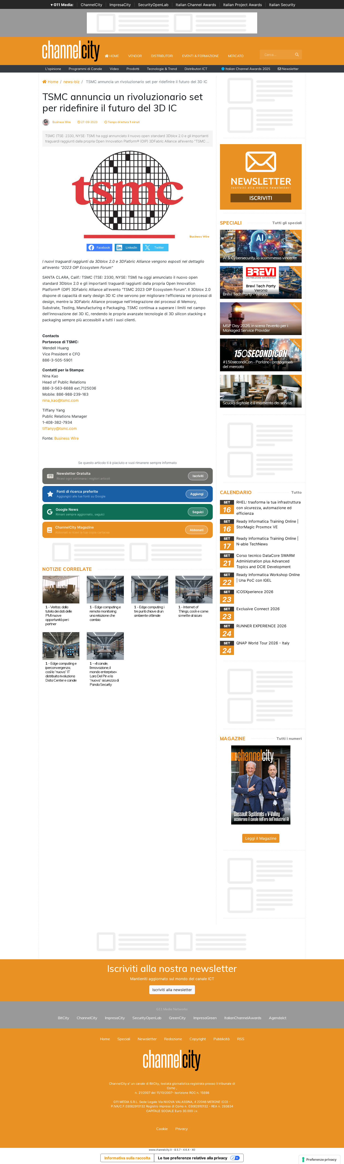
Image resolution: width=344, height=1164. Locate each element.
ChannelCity (91, 4)
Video (114, 69)
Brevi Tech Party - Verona (245, 294)
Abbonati (196, 530)
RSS (240, 1038)
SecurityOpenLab (153, 4)
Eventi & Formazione (200, 56)
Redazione (173, 1038)
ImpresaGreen (205, 1017)
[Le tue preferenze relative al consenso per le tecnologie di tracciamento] (319, 1159)
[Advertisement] (172, 941)
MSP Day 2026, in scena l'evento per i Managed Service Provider (255, 328)
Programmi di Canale (85, 69)
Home (116, 56)
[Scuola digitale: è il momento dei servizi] (261, 391)
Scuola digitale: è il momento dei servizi (257, 402)
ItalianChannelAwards (242, 1017)
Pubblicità (221, 1038)
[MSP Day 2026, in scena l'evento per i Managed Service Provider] (261, 318)
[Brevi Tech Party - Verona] (261, 282)
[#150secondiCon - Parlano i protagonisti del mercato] (261, 355)
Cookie (162, 1128)
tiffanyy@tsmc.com (59, 428)
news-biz (71, 81)
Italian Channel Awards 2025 (247, 69)
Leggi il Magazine (260, 838)
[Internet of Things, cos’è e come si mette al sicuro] (194, 589)
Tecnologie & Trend (162, 69)
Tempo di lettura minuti (123, 122)
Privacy (181, 1128)
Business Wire (61, 122)
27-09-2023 (89, 122)
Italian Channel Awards (196, 4)
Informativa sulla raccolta (127, 1158)
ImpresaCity (120, 4)
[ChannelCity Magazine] (260, 784)
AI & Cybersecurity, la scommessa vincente (260, 257)
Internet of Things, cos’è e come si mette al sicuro (193, 611)
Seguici (197, 512)
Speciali (123, 1038)
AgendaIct (277, 1017)
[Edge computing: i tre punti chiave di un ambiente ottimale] (149, 589)
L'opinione (53, 69)
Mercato (236, 56)
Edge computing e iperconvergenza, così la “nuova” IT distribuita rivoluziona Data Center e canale (61, 671)
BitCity (63, 1017)
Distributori (162, 56)
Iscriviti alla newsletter (172, 989)
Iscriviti (198, 476)
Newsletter (290, 69)
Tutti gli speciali (287, 222)
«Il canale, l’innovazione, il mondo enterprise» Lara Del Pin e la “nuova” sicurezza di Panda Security (104, 674)
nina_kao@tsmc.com (60, 400)
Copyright (198, 1038)
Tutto (296, 492)
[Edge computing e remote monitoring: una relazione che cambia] (105, 589)
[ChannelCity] (71, 50)
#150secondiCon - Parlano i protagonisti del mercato (258, 364)
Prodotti (133, 69)
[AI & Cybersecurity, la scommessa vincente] (261, 246)
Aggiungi (196, 494)
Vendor (135, 56)
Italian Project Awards (242, 4)
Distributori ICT (196, 69)
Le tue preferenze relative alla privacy (192, 1158)
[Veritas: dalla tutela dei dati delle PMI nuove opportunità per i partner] (61, 589)
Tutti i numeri (289, 738)
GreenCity (177, 1017)
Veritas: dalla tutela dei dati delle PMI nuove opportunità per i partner (58, 615)
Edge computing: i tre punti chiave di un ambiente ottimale (149, 611)
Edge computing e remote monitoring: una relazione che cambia (105, 613)
